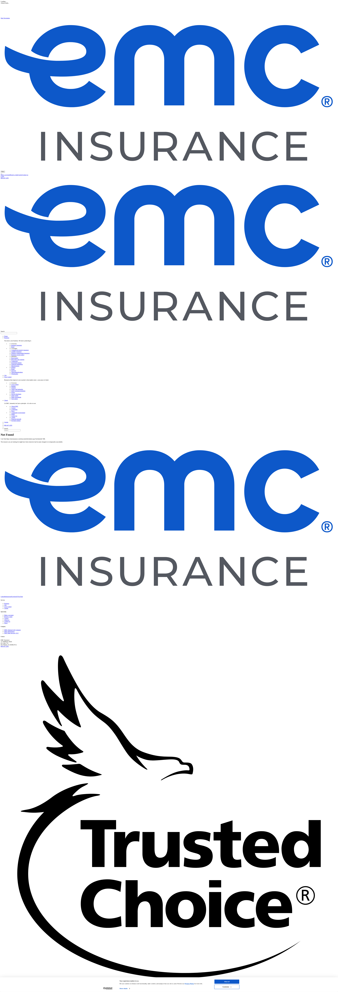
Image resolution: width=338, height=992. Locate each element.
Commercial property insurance (20, 350)
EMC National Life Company (12, 630)
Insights (13, 386)
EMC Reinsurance (9, 631)
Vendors (13, 387)
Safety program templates (18, 391)
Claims (13, 417)
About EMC (14, 406)
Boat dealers (14, 358)
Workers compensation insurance (20, 353)
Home (6, 336)
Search (2, 331)
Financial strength (16, 419)
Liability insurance (16, 351)
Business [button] (6, 338)
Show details (124, 988)
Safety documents (16, 397)
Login (2, 176)
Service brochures (16, 394)
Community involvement (18, 412)
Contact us (25, 175)
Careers (20, 175)
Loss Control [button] (7, 377)
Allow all (226, 981)
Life (5, 375)
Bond (12, 347)
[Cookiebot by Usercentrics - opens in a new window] (108, 988)
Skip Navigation (5, 18)
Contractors (14, 361)
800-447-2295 (5, 178)
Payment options (16, 420)
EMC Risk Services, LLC (11, 633)
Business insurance (16, 345)
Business (6, 603)
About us (6, 620)
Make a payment (5, 175)
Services (13, 370)
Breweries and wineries (17, 359)
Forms (13, 392)
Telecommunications (17, 372)
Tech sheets (14, 399)
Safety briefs (14, 395)
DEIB (13, 414)
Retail (13, 369)
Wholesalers (14, 374)
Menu (2, 171)
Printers (13, 367)
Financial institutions (17, 364)
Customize (226, 987)
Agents (6, 422)
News (13, 411)
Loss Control (14, 384)
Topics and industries (17, 389)
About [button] (6, 400)
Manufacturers (15, 366)
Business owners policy (17, 355)
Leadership (14, 409)
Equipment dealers (16, 363)
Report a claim (14, 175)
